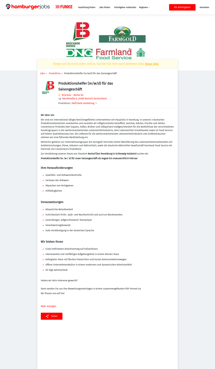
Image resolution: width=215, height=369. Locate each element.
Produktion (55, 73)
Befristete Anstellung (83, 103)
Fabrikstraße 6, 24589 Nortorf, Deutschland (84, 98)
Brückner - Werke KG (72, 95)
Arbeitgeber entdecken (125, 7)
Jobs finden (104, 7)
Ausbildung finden (86, 7)
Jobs (42, 73)
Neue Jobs (152, 64)
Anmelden (204, 7)
